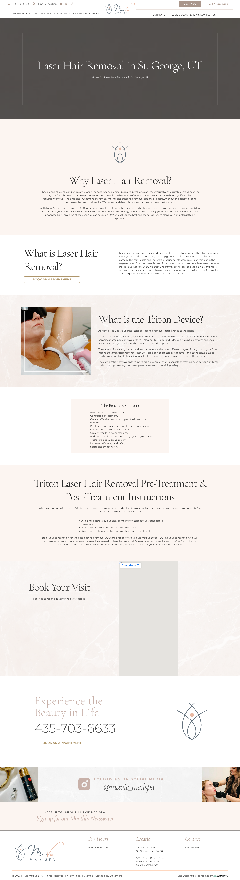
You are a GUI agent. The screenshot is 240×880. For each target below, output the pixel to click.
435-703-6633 (75, 728)
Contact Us (208, 14)
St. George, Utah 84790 (149, 851)
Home (17, 13)
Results (175, 14)
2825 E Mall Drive (146, 847)
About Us (27, 13)
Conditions (79, 13)
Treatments (158, 14)
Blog (184, 14)
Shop (95, 13)
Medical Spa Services (52, 13)
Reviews (194, 14)
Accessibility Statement (108, 875)
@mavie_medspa (128, 787)
